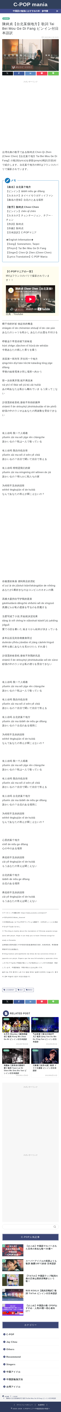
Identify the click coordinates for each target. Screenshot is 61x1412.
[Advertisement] (30, 114)
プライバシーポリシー (25, 1405)
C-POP (6, 18)
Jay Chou (11, 1342)
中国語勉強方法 (14, 1379)
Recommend (13, 1357)
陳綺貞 (30, 990)
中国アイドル (13, 1371)
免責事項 (41, 1405)
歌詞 (21, 990)
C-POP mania (30, 4)
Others (10, 1349)
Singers (10, 1364)
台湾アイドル (13, 1386)
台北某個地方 (9, 990)
